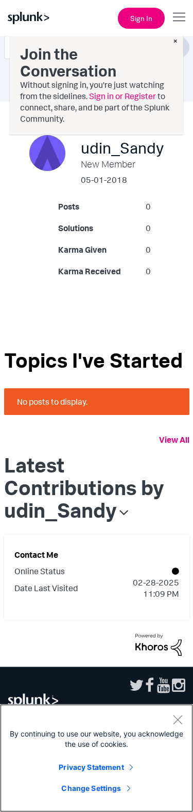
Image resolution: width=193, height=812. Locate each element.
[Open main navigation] (179, 17)
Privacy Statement (91, 767)
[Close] (177, 719)
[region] (96, 758)
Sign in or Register (122, 96)
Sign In (141, 18)
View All (174, 440)
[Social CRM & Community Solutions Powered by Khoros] (158, 643)
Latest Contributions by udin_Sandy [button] (84, 487)
